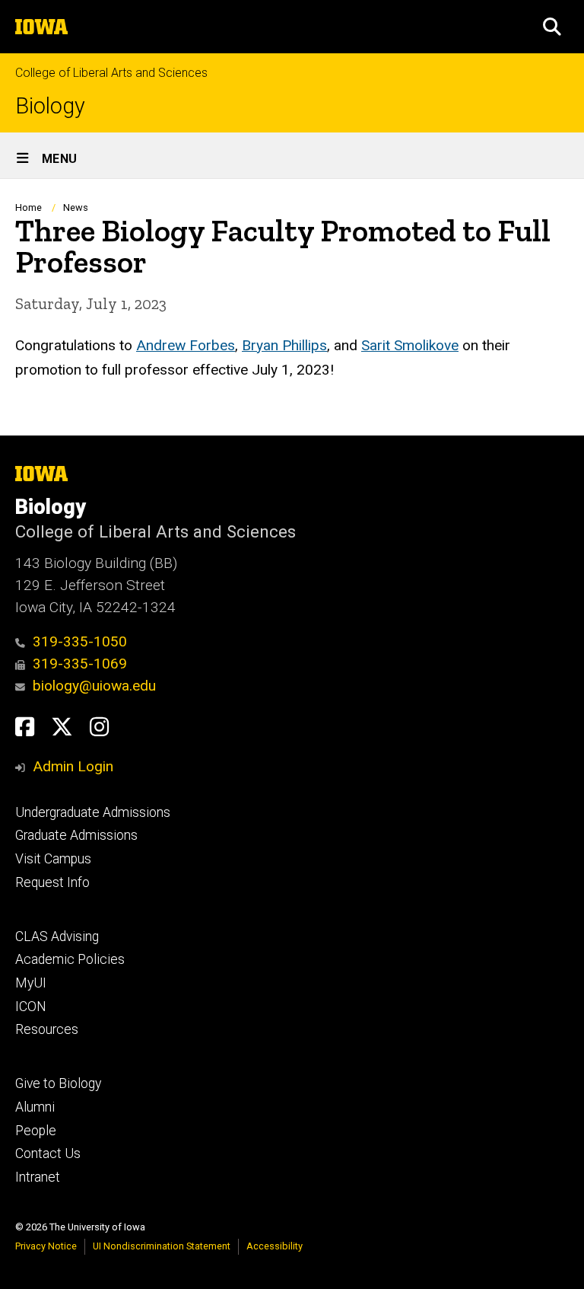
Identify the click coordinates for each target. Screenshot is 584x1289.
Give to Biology (58, 1083)
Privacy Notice (46, 1246)
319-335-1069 (80, 663)
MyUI (30, 983)
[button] (552, 26)
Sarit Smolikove (410, 345)
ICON (30, 1006)
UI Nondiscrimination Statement (161, 1246)
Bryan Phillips (284, 345)
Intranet (37, 1177)
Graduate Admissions (76, 835)
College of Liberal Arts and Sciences (111, 72)
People (35, 1130)
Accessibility (274, 1246)
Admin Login (73, 766)
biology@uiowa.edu (94, 685)
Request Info (52, 882)
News (75, 207)
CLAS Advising (57, 936)
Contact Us (48, 1153)
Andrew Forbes (185, 345)
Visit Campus (53, 858)
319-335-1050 (80, 641)
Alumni (35, 1107)
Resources (46, 1029)
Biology (50, 106)
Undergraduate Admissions (92, 812)
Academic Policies (70, 959)
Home (28, 207)
